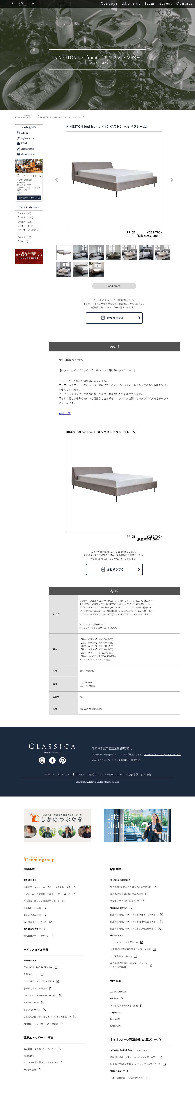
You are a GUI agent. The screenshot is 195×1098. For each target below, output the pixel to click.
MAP (20, 193)
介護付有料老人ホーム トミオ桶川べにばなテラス (134, 921)
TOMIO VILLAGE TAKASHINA (38, 967)
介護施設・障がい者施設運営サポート (42, 901)
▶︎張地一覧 (65, 413)
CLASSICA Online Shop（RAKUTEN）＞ (162, 754)
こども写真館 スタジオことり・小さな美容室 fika (47, 1016)
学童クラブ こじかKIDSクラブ (124, 901)
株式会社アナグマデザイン (36, 935)
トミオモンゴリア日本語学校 (124, 1005)
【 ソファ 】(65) (24, 213)
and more (114, 286)
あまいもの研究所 (32, 1009)
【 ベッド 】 (28, 115)
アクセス (80, 774)
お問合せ (92, 774)
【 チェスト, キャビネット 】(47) (30, 231)
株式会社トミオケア (118, 908)
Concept (109, 4)
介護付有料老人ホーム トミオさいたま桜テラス (133, 928)
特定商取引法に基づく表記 (138, 774)
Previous (56, 179)
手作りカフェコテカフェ (35, 988)
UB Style (114, 998)
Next (172, 179)
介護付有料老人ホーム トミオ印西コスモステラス (134, 914)
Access (165, 4)
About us (131, 4)
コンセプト (49, 774)
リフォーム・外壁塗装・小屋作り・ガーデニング (47, 894)
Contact (184, 4)
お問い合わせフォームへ (28, 197)
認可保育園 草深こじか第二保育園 (126, 894)
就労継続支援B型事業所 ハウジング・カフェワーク (135, 1064)
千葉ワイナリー (31, 974)
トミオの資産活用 (32, 915)
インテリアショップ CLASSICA (39, 981)
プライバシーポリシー (111, 774)
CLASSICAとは (65, 774)
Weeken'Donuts (31, 1002)
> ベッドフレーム (30, 117)
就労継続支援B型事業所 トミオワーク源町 (130, 949)
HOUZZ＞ (135, 759)
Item (149, 4)
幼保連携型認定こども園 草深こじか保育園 (130, 887)
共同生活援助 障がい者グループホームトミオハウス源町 (128, 965)
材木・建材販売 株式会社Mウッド (127, 1077)
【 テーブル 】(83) (25, 217)
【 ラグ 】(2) (22, 241)
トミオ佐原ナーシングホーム (124, 942)
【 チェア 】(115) (24, 221)
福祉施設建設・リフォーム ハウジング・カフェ (133, 1057)
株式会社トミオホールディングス (40, 1049)
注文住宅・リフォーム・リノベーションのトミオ (47, 887)
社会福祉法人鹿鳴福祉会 (120, 880)
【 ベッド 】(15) (24, 237)
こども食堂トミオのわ (121, 956)
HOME (17, 117)
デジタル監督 (30, 1069)
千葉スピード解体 (32, 908)
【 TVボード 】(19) (25, 225)
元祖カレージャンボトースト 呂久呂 (41, 1024)
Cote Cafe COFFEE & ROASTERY (40, 995)
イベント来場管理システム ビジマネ (41, 1062)
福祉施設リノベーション (35, 922)
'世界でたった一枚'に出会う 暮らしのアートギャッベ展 (29, 256)
